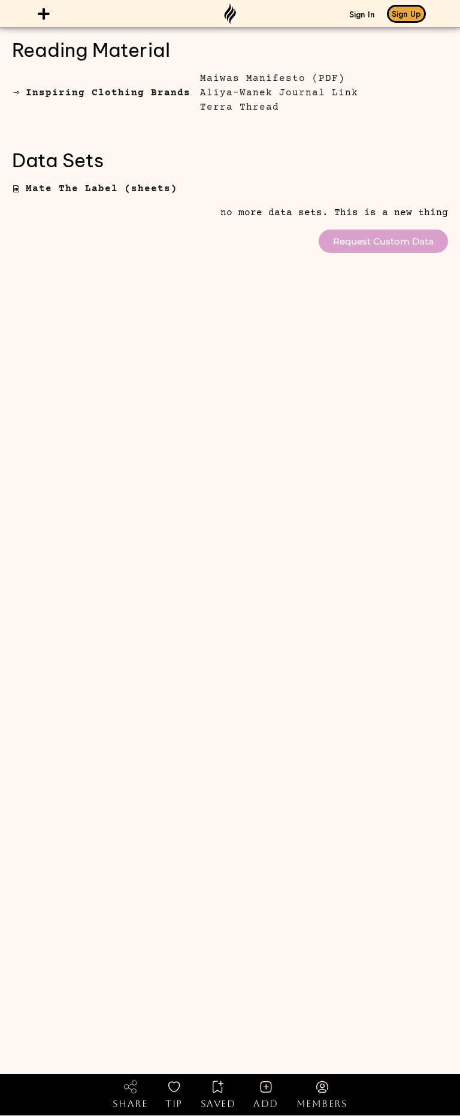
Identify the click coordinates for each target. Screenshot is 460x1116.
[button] (44, 13)
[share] (130, 1086)
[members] (322, 1086)
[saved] (218, 1086)
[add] (266, 1086)
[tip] (174, 1086)
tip (174, 1103)
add (266, 1103)
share (130, 1103)
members (322, 1103)
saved (218, 1103)
